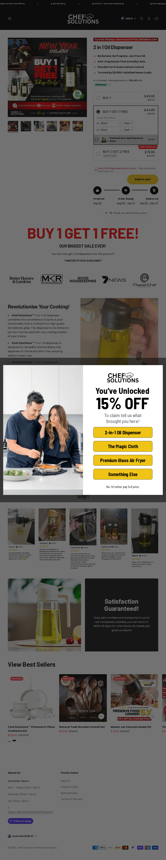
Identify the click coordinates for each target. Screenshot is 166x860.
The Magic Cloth (123, 446)
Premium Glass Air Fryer (123, 460)
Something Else (122, 474)
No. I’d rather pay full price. (122, 487)
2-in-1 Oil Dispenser (123, 432)
